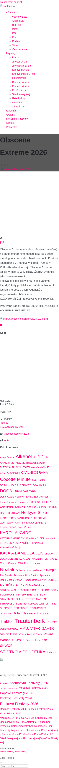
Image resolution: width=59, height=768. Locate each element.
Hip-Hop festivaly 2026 (8, 688)
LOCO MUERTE (9, 558)
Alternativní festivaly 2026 (29, 683)
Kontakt (10, 123)
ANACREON (7, 463)
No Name (38, 570)
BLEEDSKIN (7, 467)
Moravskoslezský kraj (27, 730)
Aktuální (4, 683)
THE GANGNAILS (36, 608)
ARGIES (20, 463)
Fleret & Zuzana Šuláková (14, 502)
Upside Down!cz (9, 629)
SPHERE (26, 594)
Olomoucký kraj (20, 82)
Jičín (33, 718)
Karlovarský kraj (20, 70)
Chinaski (15, 473)
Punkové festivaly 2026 (16, 698)
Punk (15, 37)
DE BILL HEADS (9, 485)
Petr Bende (6, 575)
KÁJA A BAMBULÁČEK (21, 553)
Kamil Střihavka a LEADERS (30, 522)
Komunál (51, 538)
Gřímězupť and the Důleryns (30, 507)
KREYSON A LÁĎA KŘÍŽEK (15, 543)
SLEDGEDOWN (49, 590)
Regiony (10, 53)
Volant (48, 634)
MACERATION (40, 558)
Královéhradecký (19, 726)
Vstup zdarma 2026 (10, 713)
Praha (15, 57)
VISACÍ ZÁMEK (42, 628)
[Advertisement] (29, 203)
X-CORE (19, 640)
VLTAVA (37, 634)
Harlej (3, 513)
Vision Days (9, 634)
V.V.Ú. (24, 628)
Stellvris (20, 599)
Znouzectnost (33, 640)
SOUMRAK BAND (10, 594)
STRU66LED (7, 603)
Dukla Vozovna (25, 491)
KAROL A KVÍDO (15, 533)
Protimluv (19, 575)
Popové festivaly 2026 (16, 693)
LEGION (49, 553)
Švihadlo (51, 652)
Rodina (16, 41)
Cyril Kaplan (39, 480)
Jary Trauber (6, 522)
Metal (15, 29)
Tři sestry (51, 622)
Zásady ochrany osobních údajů (14, 752)
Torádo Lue (6, 613)
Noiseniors (25, 570)
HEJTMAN (14, 513)
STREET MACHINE (37, 599)
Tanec (15, 45)
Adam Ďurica (7, 457)
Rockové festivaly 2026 (19, 704)
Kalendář (11, 110)
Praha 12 (46, 734)
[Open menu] (14, 6)
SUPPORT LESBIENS (12, 608)
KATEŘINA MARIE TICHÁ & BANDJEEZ (22, 538)
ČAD (44, 640)
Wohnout (6, 640)
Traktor (6, 621)
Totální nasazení (26, 613)
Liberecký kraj (19, 78)
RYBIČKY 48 (9, 585)
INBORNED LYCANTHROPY (16, 518)
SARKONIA (6, 590)
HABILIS (52, 507)
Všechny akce (13, 12)
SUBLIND (21, 603)
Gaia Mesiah (7, 507)
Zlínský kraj (18, 106)
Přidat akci (11, 127)
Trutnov (4, 423)
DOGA (6, 491)
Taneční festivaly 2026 (40, 709)
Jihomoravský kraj (21, 65)
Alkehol (24, 456)
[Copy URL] (3, 242)
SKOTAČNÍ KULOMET (26, 590)
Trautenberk (30, 621)
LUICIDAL (24, 558)
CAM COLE (42, 467)
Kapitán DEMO (8, 527)
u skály (22, 738)
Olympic (50, 570)
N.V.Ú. (27, 563)
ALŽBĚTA (40, 457)
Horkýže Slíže (34, 512)
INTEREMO (40, 518)
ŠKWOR (6, 645)
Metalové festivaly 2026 (16, 169)
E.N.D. (29, 496)
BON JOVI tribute (25, 467)
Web (6, 440)
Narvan (37, 563)
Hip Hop (16, 25)
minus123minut (8, 563)
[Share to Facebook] (1, 242)
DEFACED (25, 485)
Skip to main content (11, 2)
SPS (35, 594)
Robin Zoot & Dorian (11, 580)
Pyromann (45, 575)
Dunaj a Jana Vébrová (12, 496)
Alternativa (18, 21)
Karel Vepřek (25, 527)
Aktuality (10, 114)
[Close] (1, 762)
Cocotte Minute (15, 479)
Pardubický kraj (20, 86)
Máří (20, 563)
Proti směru (31, 575)
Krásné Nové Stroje (10, 547)
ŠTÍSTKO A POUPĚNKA (22, 652)
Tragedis (44, 613)
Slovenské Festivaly (17, 119)
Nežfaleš (9, 569)
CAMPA (4, 473)
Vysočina (17, 102)
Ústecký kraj (18, 98)
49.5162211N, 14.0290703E (15, 718)
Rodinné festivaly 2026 (13, 709)
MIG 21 (53, 558)
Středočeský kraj (21, 94)
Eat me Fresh (41, 496)
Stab (42, 594)
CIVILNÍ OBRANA (34, 472)
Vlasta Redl (25, 634)
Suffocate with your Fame (42, 603)
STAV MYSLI (7, 599)
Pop (14, 33)
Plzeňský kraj (19, 90)
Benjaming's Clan (35, 463)
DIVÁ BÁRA (39, 485)
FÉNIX (47, 502)
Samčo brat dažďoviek (33, 585)
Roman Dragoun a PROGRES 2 (41, 580)
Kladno (42, 722)
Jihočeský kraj (19, 61)
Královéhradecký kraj (23, 74)
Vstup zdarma (19, 49)
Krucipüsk (37, 543)
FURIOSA (34, 502)
